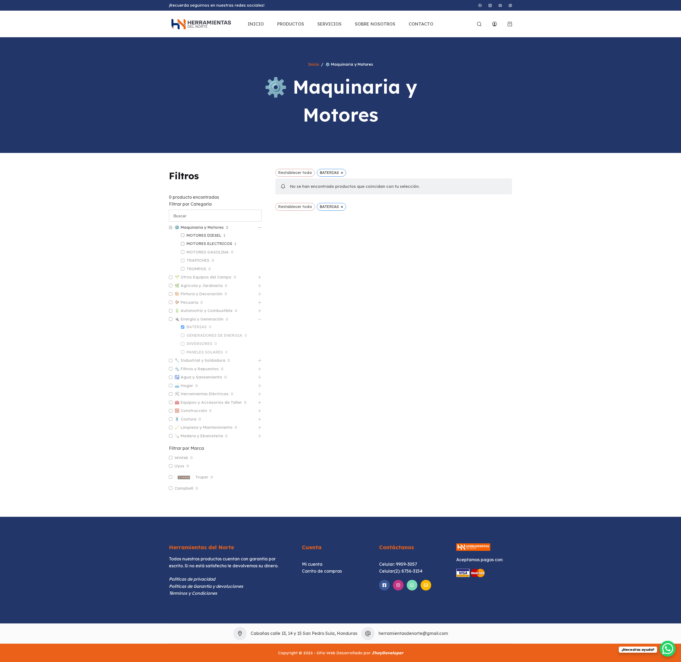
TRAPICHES (197, 260)
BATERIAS (196, 326)
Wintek (181, 457)
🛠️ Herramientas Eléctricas (202, 393)
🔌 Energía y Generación (199, 319)
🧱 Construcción (191, 410)
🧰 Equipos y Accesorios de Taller (208, 402)
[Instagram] (490, 5)
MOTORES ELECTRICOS (209, 243)
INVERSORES (199, 343)
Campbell (184, 488)
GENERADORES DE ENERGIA (214, 335)
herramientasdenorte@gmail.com (413, 633)
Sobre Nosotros (375, 24)
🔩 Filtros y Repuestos (197, 368)
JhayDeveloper (387, 652)
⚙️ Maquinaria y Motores (199, 227)
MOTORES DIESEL (203, 235)
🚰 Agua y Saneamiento (198, 377)
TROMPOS (196, 268)
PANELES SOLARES (204, 352)
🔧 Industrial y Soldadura (200, 360)
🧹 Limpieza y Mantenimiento (203, 427)
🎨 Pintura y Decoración (198, 293)
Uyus (179, 465)
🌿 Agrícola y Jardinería (199, 285)
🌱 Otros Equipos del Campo (203, 277)
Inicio (256, 24)
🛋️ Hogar (184, 385)
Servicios (329, 24)
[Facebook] (480, 5)
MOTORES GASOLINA (207, 252)
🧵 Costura (185, 419)
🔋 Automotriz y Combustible (203, 310)
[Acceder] (494, 24)
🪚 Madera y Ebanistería (199, 435)
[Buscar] (479, 24)
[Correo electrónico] (500, 5)
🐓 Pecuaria (186, 302)
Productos (290, 24)
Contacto (421, 24)
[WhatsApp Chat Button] (668, 649)
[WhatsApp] (510, 5)
